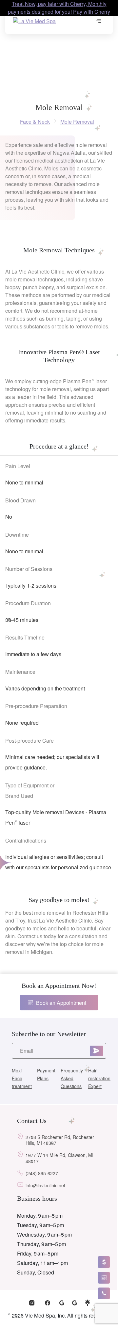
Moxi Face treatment (22, 1078)
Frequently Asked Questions (72, 1078)
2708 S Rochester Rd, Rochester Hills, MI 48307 (60, 1140)
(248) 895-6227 (42, 1173)
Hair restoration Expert (99, 1078)
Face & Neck (35, 122)
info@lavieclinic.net (45, 1185)
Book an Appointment (61, 1002)
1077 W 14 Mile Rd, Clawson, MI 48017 (59, 1158)
